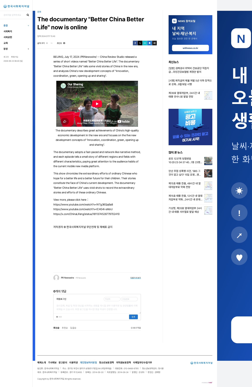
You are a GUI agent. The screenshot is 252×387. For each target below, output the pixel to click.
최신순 (56, 327)
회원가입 (14, 56)
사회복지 (8, 31)
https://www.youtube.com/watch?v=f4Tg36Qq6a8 (83, 204)
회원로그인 (61, 299)
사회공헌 (8, 37)
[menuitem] (16, 25)
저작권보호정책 (123, 362)
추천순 (65, 327)
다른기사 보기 (135, 278)
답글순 (73, 327)
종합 (6, 25)
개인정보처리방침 (88, 362)
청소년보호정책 (106, 362)
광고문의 (63, 362)
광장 (6, 48)
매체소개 (41, 362)
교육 (6, 43)
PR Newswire (81, 278)
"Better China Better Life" (102, 61)
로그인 (6, 56)
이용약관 (73, 362)
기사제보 (52, 362)
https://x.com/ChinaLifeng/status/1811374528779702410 (86, 214)
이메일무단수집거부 (142, 362)
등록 (133, 317)
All (66, 379)
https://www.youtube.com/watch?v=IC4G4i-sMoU (83, 209)
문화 (39, 11)
